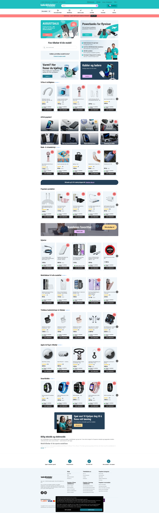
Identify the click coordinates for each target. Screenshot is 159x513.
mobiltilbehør (47, 446)
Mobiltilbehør (69, 12)
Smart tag (100, 480)
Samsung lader (101, 475)
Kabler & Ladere (81, 12)
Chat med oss (78, 425)
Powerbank (103, 12)
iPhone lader (101, 473)
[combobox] (79, 5)
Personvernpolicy (86, 475)
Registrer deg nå (90, 182)
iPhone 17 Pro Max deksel (71, 490)
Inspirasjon (85, 478)
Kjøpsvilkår (69, 473)
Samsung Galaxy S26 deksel (88, 485)
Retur (68, 475)
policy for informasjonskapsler (67, 502)
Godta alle (91, 509)
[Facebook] (42, 492)
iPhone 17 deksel (70, 485)
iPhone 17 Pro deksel (71, 489)
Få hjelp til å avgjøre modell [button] (59, 56)
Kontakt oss (69, 478)
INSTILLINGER (68, 509)
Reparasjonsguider (70, 476)
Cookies (84, 476)
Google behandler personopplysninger (88, 502)
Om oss (84, 473)
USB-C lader (101, 476)
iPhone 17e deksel (70, 492)
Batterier (114, 12)
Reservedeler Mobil (57, 12)
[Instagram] (45, 492)
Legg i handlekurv (48, 109)
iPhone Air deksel (70, 487)
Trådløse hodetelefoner (103, 478)
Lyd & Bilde (92, 12)
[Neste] (117, 99)
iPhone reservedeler (102, 484)
